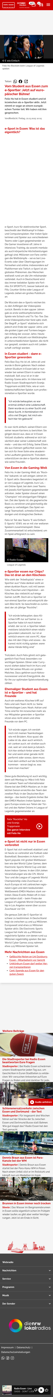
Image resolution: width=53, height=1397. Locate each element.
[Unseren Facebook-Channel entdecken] (7, 1358)
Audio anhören (41, 1102)
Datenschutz (23, 1347)
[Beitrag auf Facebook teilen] (20, 81)
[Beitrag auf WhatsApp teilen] (15, 81)
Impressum (7, 1347)
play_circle (41, 1390)
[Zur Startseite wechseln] (8, 5)
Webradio (7, 1262)
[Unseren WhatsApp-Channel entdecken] (3, 1358)
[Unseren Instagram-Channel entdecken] (12, 1358)
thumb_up (46, 1390)
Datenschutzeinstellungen (15, 1352)
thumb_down (36, 1390)
